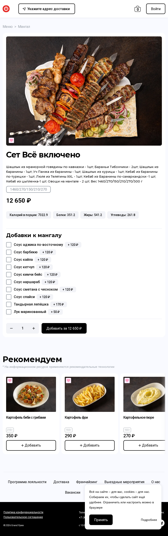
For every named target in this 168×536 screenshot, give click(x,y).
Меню (8, 27)
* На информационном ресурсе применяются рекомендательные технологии (58, 366)
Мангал (24, 27)
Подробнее (149, 520)
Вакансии (72, 492)
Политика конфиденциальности (23, 512)
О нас (155, 482)
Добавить (33, 445)
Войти (156, 9)
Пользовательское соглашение (23, 517)
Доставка (61, 482)
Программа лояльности (27, 482)
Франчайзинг (86, 482)
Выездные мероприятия (124, 482)
